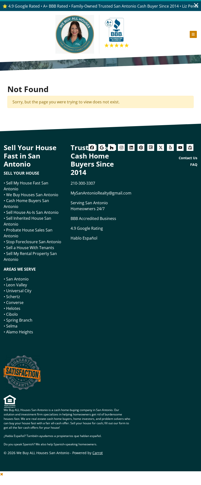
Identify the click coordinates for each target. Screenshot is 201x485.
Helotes (13, 308)
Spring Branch (19, 320)
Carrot (97, 452)
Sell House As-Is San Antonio (32, 212)
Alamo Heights (19, 332)
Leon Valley (16, 285)
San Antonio (17, 279)
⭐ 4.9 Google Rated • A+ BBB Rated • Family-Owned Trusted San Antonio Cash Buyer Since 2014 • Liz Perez (100, 6)
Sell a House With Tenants (30, 247)
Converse (15, 302)
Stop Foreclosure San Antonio (33, 241)
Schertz (13, 296)
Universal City (18, 290)
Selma (11, 326)
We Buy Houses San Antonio (32, 194)
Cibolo (12, 314)
